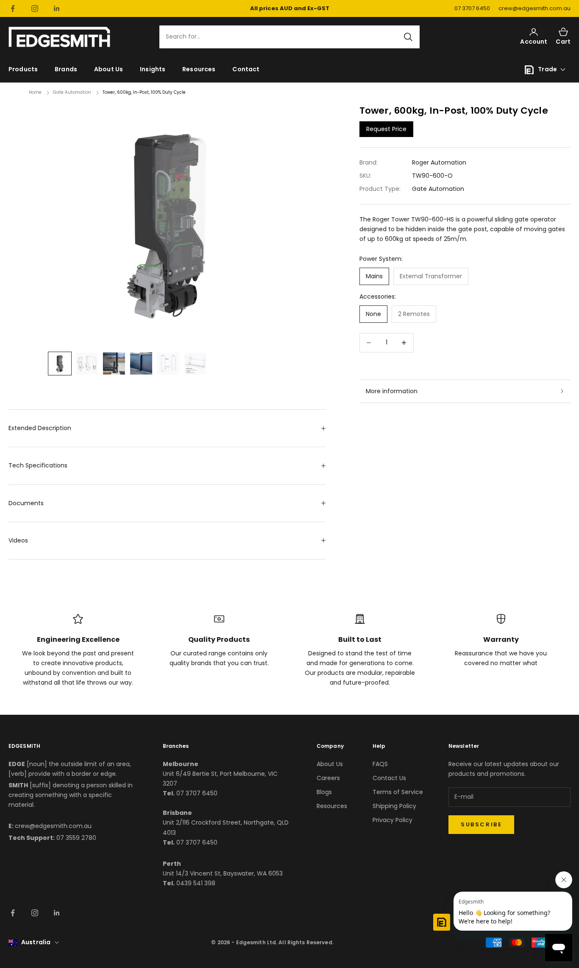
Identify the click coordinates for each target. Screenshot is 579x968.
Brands (66, 69)
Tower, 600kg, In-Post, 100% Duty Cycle (144, 92)
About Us (108, 69)
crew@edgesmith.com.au (534, 8)
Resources (198, 69)
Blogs (324, 792)
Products (23, 69)
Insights (152, 69)
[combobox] (284, 37)
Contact (245, 69)
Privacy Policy (392, 820)
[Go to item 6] (195, 363)
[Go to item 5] (168, 363)
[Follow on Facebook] (12, 8)
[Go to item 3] (114, 363)
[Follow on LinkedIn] (57, 8)
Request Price (386, 128)
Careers (328, 778)
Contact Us (389, 778)
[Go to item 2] (87, 363)
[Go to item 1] (60, 363)
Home (35, 92)
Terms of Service (398, 792)
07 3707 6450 (472, 8)
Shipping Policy (394, 806)
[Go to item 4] (141, 363)
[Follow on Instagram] (35, 8)
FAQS (380, 764)
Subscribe (481, 824)
